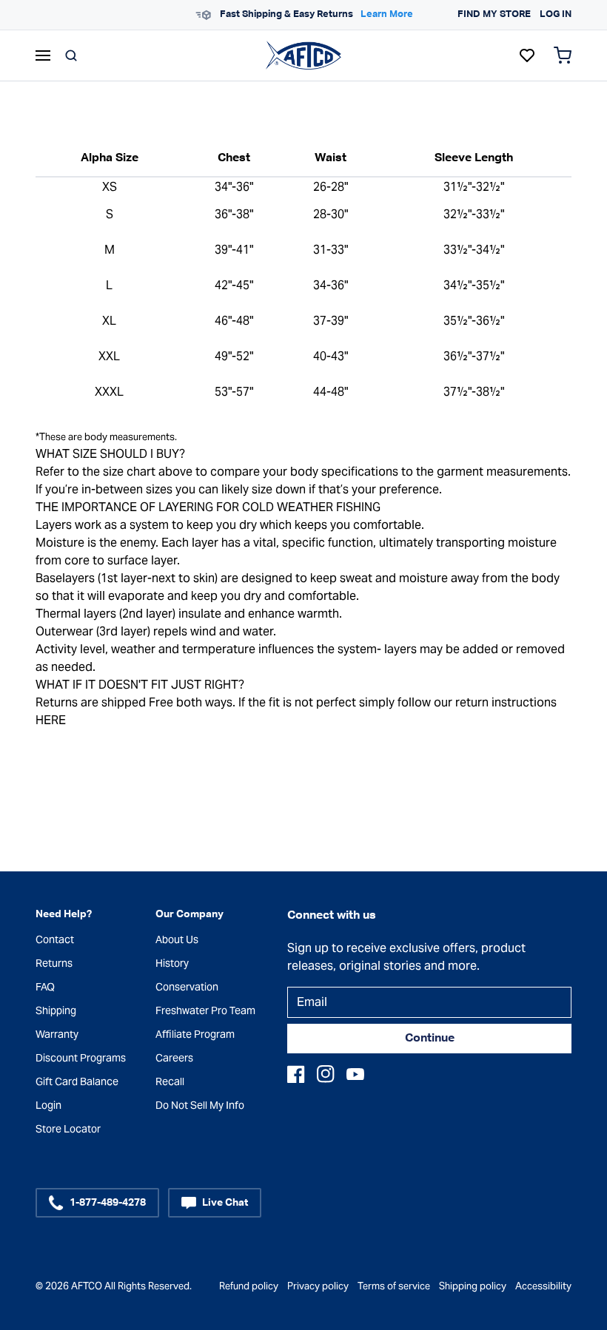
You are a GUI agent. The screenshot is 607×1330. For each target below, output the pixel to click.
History (172, 963)
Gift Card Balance (77, 1081)
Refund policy (248, 1286)
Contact (55, 939)
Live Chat (225, 1203)
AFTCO (86, 1286)
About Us (176, 939)
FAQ (45, 986)
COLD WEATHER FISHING (311, 507)
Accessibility (543, 1286)
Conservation (186, 986)
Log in (555, 14)
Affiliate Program (195, 1034)
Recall (169, 1081)
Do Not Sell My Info (199, 1105)
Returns (54, 963)
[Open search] (71, 55)
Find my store (494, 14)
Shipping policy (472, 1286)
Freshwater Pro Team (205, 1010)
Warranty (57, 1034)
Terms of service (394, 1286)
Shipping (56, 1010)
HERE (51, 720)
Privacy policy (318, 1286)
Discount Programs (81, 1057)
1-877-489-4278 (108, 1203)
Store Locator (68, 1128)
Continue (430, 1038)
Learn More (386, 14)
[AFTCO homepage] (303, 55)
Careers (174, 1057)
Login (48, 1105)
